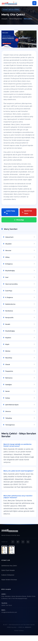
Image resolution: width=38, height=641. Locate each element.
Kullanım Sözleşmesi (7, 575)
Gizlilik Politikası (19, 630)
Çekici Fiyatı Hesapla (8, 570)
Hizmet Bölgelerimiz (15, 19)
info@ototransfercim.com (9, 612)
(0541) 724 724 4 (28, 212)
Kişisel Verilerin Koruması (9, 579)
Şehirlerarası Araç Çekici (9, 565)
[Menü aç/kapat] (34, 3)
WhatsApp (20, 220)
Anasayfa (4, 19)
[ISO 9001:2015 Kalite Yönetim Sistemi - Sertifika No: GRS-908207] (4, 550)
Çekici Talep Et (10, 212)
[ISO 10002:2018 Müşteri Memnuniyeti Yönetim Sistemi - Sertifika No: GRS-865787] (12, 550)
